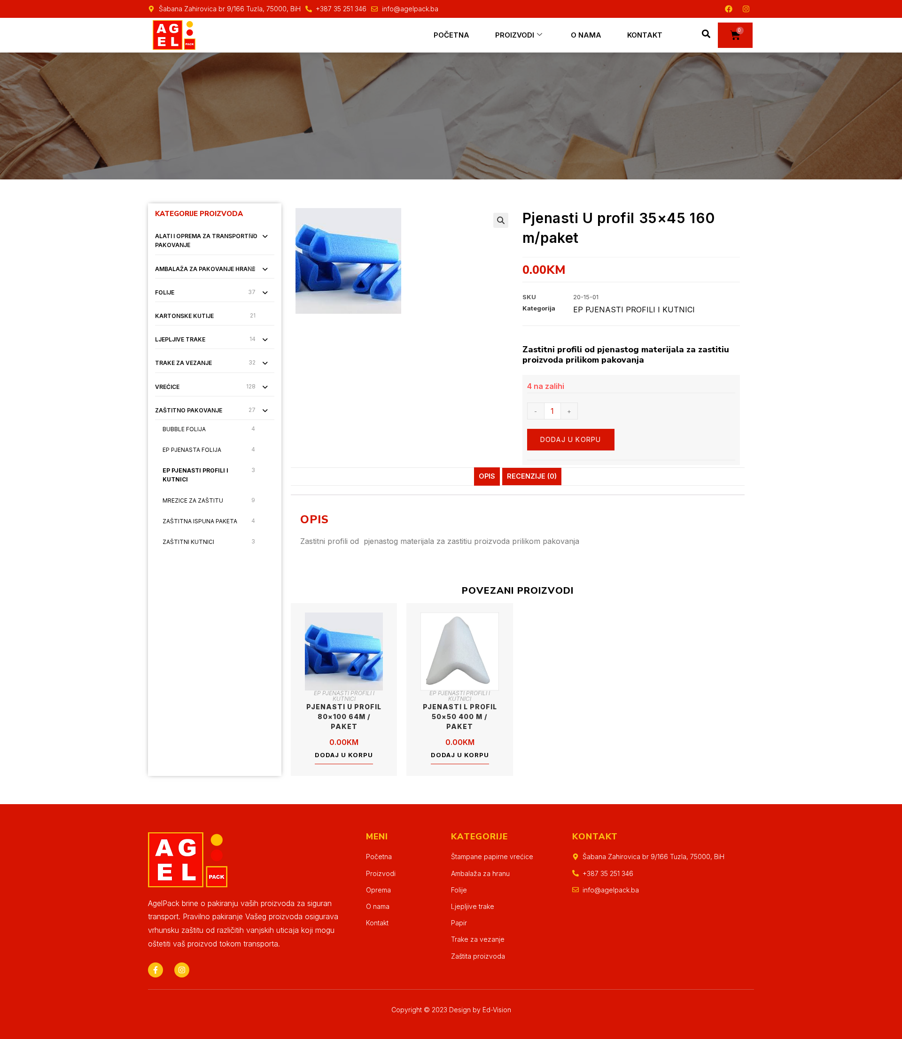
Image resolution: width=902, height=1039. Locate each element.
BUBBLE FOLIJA (184, 429)
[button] (706, 33)
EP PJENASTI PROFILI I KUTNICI (195, 475)
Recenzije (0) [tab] (532, 476)
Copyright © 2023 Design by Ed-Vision (451, 1010)
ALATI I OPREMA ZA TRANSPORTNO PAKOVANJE (206, 240)
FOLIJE (164, 292)
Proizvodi (514, 35)
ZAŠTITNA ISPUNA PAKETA (200, 521)
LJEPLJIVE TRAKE (180, 339)
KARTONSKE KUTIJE (184, 315)
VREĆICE (167, 386)
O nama (586, 35)
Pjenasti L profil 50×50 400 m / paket (460, 716)
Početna (451, 35)
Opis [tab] (487, 476)
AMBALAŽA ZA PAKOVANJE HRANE (205, 268)
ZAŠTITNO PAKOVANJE (188, 410)
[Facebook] (728, 8)
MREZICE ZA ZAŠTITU (193, 500)
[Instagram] (746, 8)
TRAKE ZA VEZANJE (183, 362)
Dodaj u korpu (570, 439)
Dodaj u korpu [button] (344, 755)
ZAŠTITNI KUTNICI (188, 541)
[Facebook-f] (155, 969)
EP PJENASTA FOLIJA (192, 449)
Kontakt (644, 35)
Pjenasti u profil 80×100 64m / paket (343, 716)
